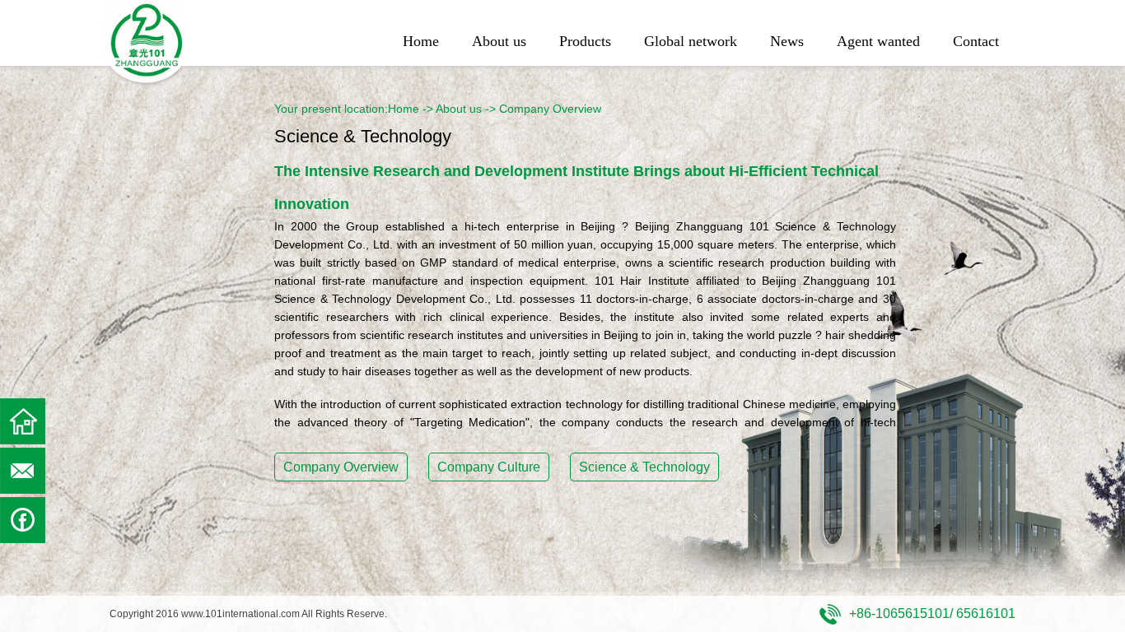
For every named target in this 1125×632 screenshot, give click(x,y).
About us (499, 41)
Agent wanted (878, 41)
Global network (690, 41)
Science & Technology (644, 467)
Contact (976, 41)
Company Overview (341, 467)
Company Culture (488, 467)
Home (421, 41)
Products (585, 41)
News (787, 41)
